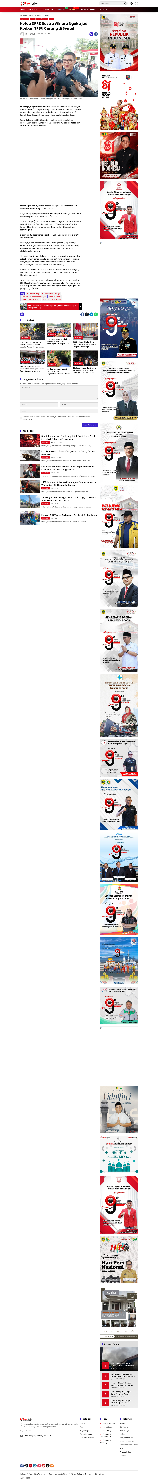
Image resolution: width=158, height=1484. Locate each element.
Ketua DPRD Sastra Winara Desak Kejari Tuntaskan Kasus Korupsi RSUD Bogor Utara (67, 468)
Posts (122, 1448)
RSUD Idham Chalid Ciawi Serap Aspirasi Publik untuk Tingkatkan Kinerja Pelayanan (84, 344)
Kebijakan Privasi (126, 1438)
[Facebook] (82, 314)
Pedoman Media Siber (129, 1445)
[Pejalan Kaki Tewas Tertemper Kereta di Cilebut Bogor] (30, 518)
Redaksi (123, 1455)
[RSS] (52, 1465)
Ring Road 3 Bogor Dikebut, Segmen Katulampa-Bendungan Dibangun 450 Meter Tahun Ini (58, 341)
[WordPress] (35, 1465)
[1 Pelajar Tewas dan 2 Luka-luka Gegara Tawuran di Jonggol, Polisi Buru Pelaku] (85, 358)
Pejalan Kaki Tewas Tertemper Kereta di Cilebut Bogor (69, 515)
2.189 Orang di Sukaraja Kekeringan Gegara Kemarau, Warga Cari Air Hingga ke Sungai (69, 483)
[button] (125, 3)
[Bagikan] (96, 34)
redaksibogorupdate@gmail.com (37, 1435)
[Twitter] (87, 314)
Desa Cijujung (34, 294)
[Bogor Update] (40, 3)
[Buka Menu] (136, 3)
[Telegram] (91, 314)
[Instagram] (39, 1465)
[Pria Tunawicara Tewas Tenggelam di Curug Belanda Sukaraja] (30, 455)
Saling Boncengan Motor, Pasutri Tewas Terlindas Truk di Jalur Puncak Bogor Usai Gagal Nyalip (32, 344)
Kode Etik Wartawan (128, 1441)
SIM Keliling (107, 1430)
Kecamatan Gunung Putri (106, 1435)
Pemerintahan (86, 1434)
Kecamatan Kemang (106, 1441)
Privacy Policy (125, 1452)
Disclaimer (124, 1427)
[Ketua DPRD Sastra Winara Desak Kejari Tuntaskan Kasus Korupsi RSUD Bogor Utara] (30, 471)
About (122, 1423)
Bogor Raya (24, 19)
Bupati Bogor (108, 1427)
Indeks (122, 1434)
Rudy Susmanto (109, 1423)
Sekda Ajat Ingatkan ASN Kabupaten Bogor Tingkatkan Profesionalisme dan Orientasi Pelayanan (58, 371)
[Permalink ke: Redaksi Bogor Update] (22, 34)
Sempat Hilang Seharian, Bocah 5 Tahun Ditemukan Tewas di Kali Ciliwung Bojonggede (122, 1384)
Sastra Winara (55, 297)
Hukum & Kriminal (42, 19)
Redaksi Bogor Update (32, 33)
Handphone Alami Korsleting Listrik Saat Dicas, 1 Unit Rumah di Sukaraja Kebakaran (68, 437)
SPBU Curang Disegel (53, 299)
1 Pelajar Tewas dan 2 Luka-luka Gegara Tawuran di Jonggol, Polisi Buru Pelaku (85, 370)
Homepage (124, 1430)
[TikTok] (48, 1465)
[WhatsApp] (96, 314)
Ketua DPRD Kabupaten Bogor (34, 297)
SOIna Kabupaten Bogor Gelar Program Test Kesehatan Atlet (121, 1393)
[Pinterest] (30, 1465)
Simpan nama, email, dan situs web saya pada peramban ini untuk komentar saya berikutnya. (56, 418)
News (51, 19)
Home (32, 19)
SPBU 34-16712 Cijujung (31, 299)
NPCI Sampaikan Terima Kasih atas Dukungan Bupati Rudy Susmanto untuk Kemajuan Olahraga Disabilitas (32, 369)
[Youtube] (43, 1465)
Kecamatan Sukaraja (52, 294)
